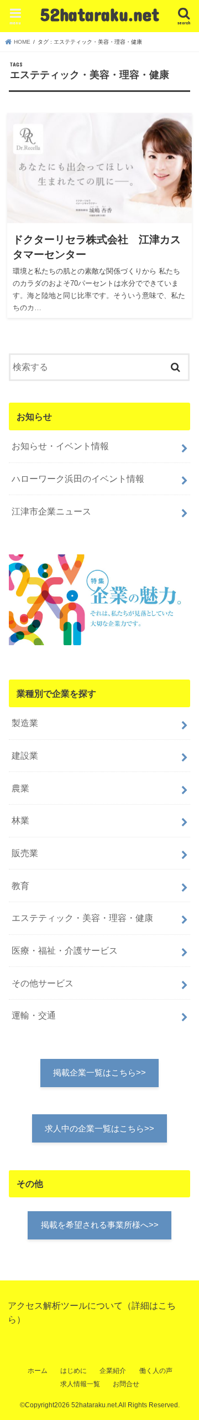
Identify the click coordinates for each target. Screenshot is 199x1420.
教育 (20, 886)
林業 (20, 820)
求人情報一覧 (80, 1384)
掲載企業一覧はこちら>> (99, 1072)
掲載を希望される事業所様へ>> (100, 1225)
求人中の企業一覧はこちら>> (99, 1128)
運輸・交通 (34, 1015)
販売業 (25, 853)
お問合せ (126, 1384)
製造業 (25, 723)
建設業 (25, 755)
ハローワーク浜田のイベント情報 (78, 478)
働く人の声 (155, 1370)
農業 (20, 788)
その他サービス (43, 983)
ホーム (38, 1370)
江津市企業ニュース (51, 511)
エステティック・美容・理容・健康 (82, 918)
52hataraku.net (99, 14)
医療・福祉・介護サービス (65, 950)
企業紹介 (113, 1370)
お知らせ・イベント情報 (60, 446)
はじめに (73, 1370)
